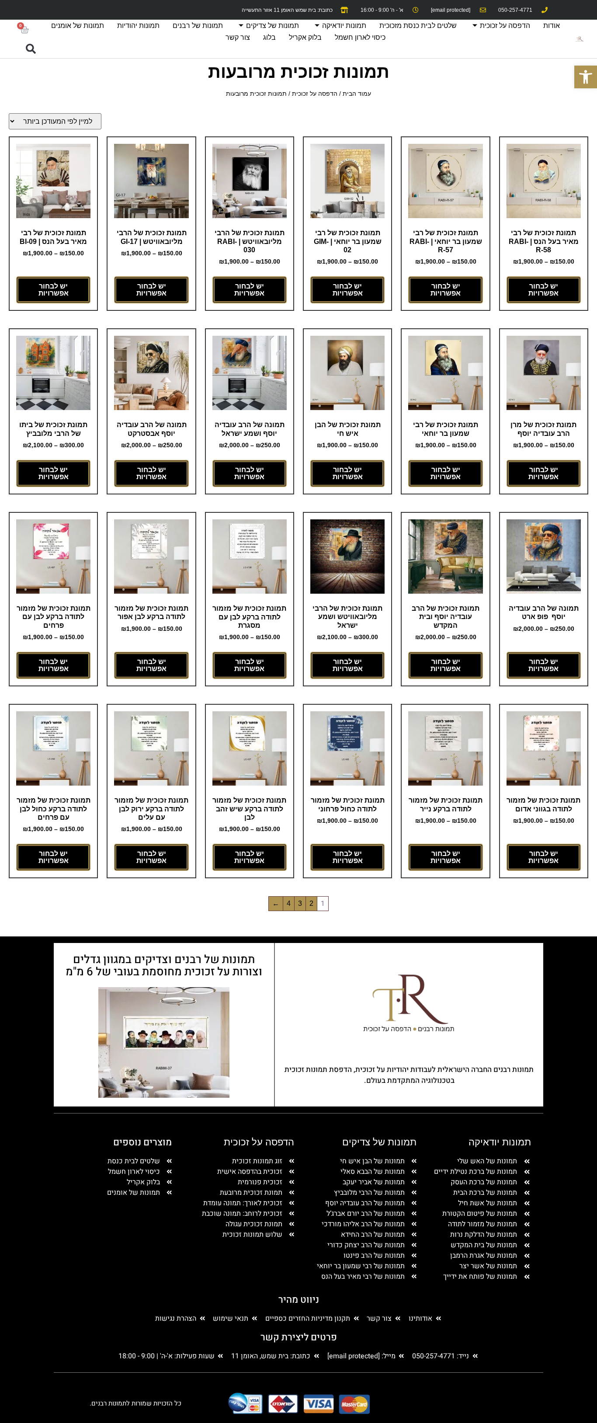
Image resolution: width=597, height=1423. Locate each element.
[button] (30, 49)
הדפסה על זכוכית (505, 25)
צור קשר (238, 37)
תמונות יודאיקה (344, 25)
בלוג (269, 37)
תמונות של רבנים (198, 25)
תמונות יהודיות (138, 25)
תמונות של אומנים (77, 25)
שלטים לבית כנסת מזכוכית (418, 25)
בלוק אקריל (305, 37)
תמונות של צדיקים (272, 25)
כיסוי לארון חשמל (360, 37)
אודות (551, 25)
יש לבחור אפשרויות (543, 289)
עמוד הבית (357, 93)
